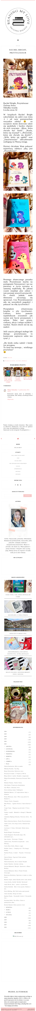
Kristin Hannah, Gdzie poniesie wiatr (14, 905)
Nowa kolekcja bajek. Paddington (13, 790)
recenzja (18, 471)
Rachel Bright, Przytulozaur (12, 832)
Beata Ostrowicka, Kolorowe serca (13, 771)
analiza (18, 466)
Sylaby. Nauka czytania (18, 379)
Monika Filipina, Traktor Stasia (13, 783)
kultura (18, 360)
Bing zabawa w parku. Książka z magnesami (16, 776)
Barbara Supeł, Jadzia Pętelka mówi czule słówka (18, 879)
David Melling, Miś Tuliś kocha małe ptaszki (16, 891)
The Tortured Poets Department (18, 463)
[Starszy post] (34, 438)
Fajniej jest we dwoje (18, 685)
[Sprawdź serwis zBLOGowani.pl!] (18, 936)
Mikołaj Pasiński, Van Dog (11, 768)
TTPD (18, 458)
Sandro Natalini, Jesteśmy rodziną (13, 864)
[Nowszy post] (1, 438)
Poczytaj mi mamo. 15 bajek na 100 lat (15, 773)
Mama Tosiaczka (12, 390)
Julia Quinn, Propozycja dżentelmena (14, 785)
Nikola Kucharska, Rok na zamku (13, 766)
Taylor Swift (18, 460)
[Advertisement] (18, 962)
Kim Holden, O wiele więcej (18, 615)
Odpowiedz (10, 399)
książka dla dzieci (10, 360)
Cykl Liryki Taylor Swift (18, 455)
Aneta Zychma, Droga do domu (13, 893)
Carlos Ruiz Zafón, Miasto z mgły (13, 846)
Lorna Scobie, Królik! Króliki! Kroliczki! (16, 882)
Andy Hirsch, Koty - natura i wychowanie (15, 884)
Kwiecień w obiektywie (18, 633)
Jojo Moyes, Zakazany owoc (12, 787)
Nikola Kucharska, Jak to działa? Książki (15, 861)
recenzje (24, 360)
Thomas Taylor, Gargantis (11, 801)
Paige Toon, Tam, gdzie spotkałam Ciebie (8, 380)
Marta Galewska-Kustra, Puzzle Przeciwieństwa (17, 821)
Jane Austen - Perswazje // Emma (13, 839)
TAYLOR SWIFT (18, 447)
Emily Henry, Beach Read (27, 378)
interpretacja (18, 468)
